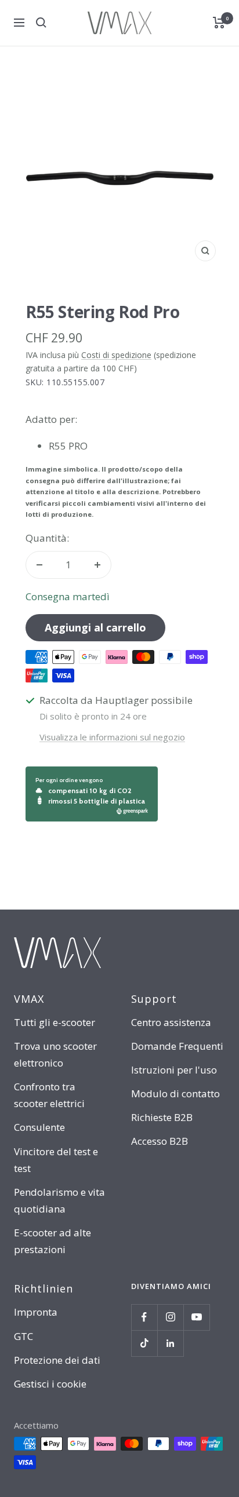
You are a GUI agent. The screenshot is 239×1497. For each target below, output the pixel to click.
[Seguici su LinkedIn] (170, 1343)
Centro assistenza (171, 1022)
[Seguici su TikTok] (144, 1343)
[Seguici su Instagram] (170, 1317)
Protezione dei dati (57, 1360)
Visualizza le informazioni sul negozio (112, 737)
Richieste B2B (162, 1117)
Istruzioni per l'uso (174, 1069)
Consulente (39, 1127)
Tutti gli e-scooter (54, 1022)
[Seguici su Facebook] (144, 1317)
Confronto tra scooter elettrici (49, 1095)
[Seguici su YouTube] (196, 1317)
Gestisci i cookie (50, 1383)
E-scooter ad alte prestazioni (52, 1241)
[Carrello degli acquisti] (219, 22)
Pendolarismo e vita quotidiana (59, 1200)
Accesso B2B (159, 1141)
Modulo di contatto (175, 1093)
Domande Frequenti (177, 1046)
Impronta (35, 1312)
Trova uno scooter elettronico (55, 1054)
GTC (23, 1336)
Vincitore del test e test (56, 1160)
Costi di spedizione (116, 354)
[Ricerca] (41, 22)
